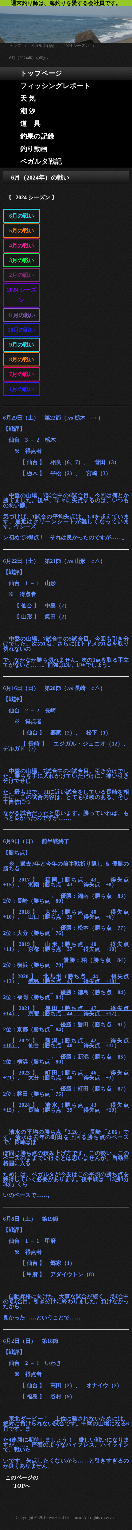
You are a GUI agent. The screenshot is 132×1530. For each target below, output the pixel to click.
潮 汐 (28, 111)
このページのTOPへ (21, 1481)
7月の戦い (21, 374)
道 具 (30, 123)
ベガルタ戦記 (41, 161)
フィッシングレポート (55, 86)
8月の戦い (21, 359)
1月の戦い (21, 389)
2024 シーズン (21, 295)
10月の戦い (21, 330)
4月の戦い (21, 245)
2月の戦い (21, 275)
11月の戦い (21, 315)
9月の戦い (21, 345)
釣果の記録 (37, 136)
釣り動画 (34, 149)
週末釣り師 (66, 21)
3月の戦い (21, 260)
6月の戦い (21, 216)
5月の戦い (21, 230)
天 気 (28, 98)
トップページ (41, 73)
